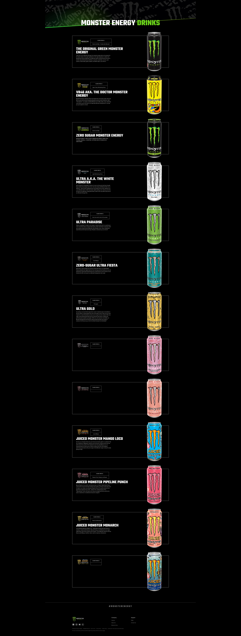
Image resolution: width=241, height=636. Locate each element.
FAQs (132, 620)
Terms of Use (93, 628)
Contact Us (133, 622)
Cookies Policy (104, 628)
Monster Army (114, 625)
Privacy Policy (98, 628)
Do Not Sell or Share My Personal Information (116, 628)
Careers (113, 620)
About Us (113, 622)
